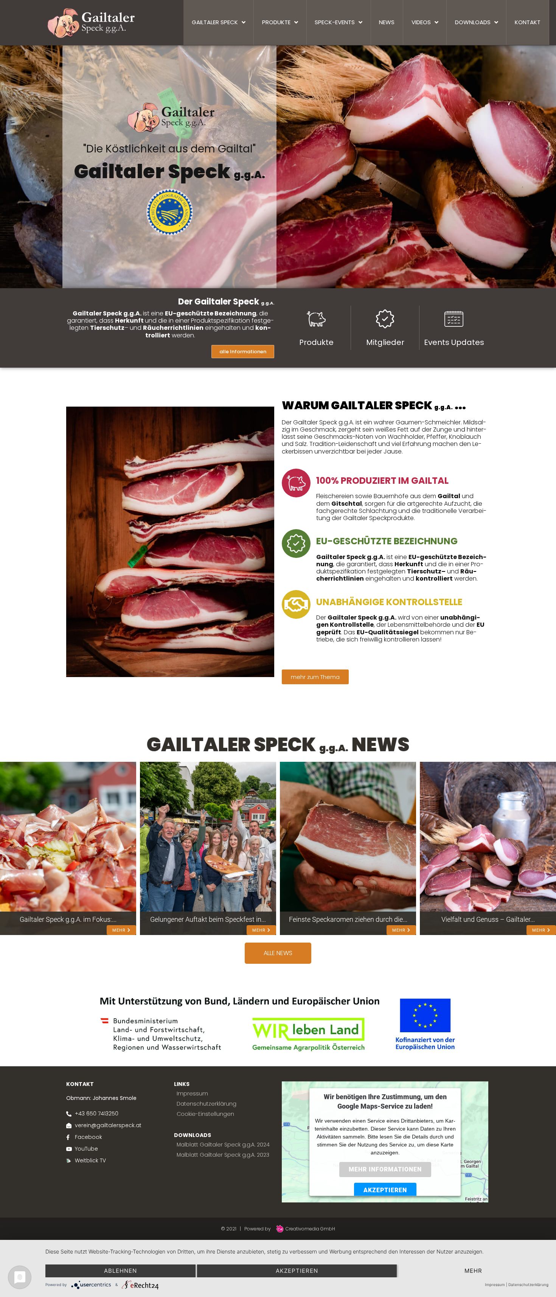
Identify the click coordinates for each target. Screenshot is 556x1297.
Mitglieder (385, 342)
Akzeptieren (385, 1189)
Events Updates (454, 342)
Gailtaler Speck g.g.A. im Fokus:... (68, 919)
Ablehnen (120, 1270)
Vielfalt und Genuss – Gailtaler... (488, 919)
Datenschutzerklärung (528, 1284)
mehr (473, 1270)
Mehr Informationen (385, 1169)
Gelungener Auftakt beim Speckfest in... (208, 919)
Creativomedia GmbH (310, 1229)
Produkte (316, 342)
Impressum (495, 1284)
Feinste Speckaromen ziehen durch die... (348, 919)
